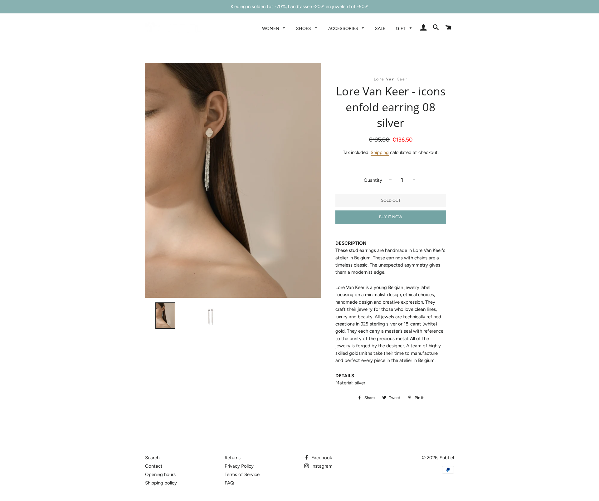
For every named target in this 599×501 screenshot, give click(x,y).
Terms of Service (242, 474)
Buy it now (390, 216)
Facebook (321, 457)
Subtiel (447, 457)
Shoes (304, 28)
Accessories (343, 28)
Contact (154, 466)
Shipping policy (161, 483)
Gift (401, 28)
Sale (380, 28)
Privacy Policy (239, 466)
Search (152, 457)
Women (271, 28)
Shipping (380, 152)
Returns (233, 457)
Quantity (373, 180)
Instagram (321, 466)
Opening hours (160, 474)
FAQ (229, 483)
